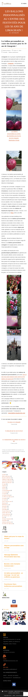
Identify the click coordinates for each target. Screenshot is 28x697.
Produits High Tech (6, 512)
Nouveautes (4, 506)
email (4, 659)
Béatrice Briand (6, 50)
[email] (4, 656)
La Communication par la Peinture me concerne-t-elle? (14, 440)
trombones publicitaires (6, 522)
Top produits (4, 520)
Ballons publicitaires (13, 52)
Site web (5, 667)
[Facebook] (14, 601)
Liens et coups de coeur (7, 501)
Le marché (4, 493)
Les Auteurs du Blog (6, 495)
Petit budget (4, 509)
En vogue (4, 484)
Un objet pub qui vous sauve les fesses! (14, 430)
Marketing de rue (5, 504)
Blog (5, 691)
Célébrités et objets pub (6, 479)
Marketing (4, 503)
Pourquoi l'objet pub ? (6, 511)
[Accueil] (9, 32)
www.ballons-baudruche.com (16, 413)
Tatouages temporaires (6, 518)
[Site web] (4, 664)
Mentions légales (20, 691)
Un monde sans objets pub (7, 523)
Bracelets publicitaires (6, 477)
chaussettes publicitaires (7, 480)
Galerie (11, 691)
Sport (3, 517)
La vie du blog (5, 492)
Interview (4, 488)
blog (12, 213)
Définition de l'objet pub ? (7, 482)
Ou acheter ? (4, 507)
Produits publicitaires (6, 514)
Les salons (4, 499)
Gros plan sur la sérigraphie (14, 422)
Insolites (3, 487)
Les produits (4, 498)
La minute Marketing (6, 490)
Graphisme (4, 485)
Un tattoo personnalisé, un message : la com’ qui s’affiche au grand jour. (13, 575)
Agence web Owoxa (14, 692)
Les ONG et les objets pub (7, 496)
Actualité (15, 32)
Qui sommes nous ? (6, 515)
